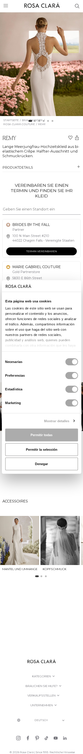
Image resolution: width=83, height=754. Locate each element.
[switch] (71, 375)
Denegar (41, 464)
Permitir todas (41, 435)
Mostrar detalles (56, 421)
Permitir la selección (41, 449)
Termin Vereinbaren (41, 251)
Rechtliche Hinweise (62, 752)
